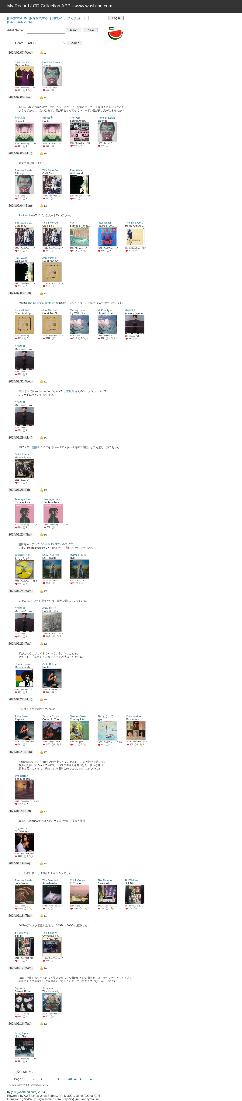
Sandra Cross (50, 716)
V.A (72, 222)
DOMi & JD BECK (50, 544)
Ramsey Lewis (51, 61)
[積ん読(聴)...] (76, 18)
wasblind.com (27, 1092)
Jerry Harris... (50, 607)
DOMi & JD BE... (52, 554)
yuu (13, 1092)
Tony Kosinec (134, 716)
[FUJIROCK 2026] (19, 21)
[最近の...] (58, 18)
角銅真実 (20, 117)
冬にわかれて (105, 716)
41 (77, 1079)
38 (60, 1079)
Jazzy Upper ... (24, 1033)
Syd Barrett (21, 775)
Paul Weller (77, 170)
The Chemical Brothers (41, 302)
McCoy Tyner (78, 310)
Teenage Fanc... (24, 499)
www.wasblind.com (93, 5)
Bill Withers (131, 880)
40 (71, 1079)
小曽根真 (130, 310)
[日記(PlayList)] (17, 18)
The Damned (50, 880)
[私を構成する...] (40, 18)
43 (92, 1079)
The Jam (75, 117)
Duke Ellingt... (23, 454)
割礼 (34, 447)
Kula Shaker (22, 61)
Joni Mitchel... (50, 257)
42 (82, 1079)
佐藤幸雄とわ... (24, 554)
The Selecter (50, 932)
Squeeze (20, 988)
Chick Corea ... (79, 880)
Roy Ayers (21, 828)
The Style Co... (51, 170)
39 (65, 1079)
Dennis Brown (23, 663)
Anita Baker (49, 663)
